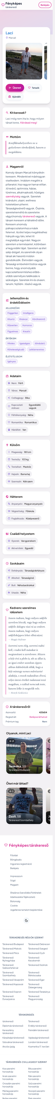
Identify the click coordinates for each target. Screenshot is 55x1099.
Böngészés (16, 859)
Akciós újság (8, 1046)
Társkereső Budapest (13, 944)
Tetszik (33, 87)
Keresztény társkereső (8, 1031)
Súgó (13, 880)
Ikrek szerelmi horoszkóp (9, 1077)
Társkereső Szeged (38, 948)
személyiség (13, 196)
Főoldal (14, 855)
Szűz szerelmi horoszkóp (34, 1085)
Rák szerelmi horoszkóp (34, 1077)
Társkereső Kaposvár (12, 984)
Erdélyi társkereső (37, 1025)
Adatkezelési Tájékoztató (22, 897)
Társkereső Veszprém (13, 979)
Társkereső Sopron (11, 991)
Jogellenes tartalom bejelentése (26, 909)
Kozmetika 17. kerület (38, 1046)
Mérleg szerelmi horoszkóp (10, 1092)
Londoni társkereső (38, 1042)
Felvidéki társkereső (38, 1030)
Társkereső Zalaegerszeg (35, 985)
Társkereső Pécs (10, 953)
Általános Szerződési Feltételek (25, 892)
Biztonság (15, 901)
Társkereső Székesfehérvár (10, 966)
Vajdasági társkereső (38, 1037)
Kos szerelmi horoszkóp (8, 1070)
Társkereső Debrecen (39, 944)
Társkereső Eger (36, 979)
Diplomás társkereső (12, 1025)
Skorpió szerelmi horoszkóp (36, 1092)
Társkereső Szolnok (38, 965)
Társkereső (33, 1021)
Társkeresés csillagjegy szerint (26, 1062)
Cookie (14, 905)
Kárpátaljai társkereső (13, 1037)
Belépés (45, 5)
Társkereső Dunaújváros (8, 997)
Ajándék (14, 96)
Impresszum (16, 876)
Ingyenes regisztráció (21, 863)
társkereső (28, 216)
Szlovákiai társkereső (13, 1042)
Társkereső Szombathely (9, 974)
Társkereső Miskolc (12, 948)
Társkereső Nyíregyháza (8, 959)
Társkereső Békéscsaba (34, 974)
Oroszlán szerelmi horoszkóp (11, 1085)
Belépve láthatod (38, 716)
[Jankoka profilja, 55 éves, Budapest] (24, 755)
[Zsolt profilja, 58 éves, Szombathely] (24, 806)
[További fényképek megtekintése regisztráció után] (24, 61)
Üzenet (15, 87)
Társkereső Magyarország (35, 997)
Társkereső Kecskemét (34, 959)
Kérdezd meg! (28, 122)
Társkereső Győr (36, 953)
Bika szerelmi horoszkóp (34, 1070)
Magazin (14, 884)
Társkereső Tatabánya (39, 991)
